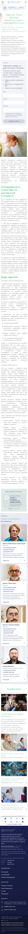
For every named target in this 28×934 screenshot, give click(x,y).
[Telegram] (5, 818)
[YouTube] (22, 821)
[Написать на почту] (22, 818)
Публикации (11, 27)
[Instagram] (17, 821)
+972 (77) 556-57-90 (10, 909)
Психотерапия (5, 874)
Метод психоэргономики (7, 846)
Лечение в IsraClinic (7, 885)
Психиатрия (19, 27)
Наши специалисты (6, 888)
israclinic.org (10, 864)
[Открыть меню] (3, 2)
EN (5, 920)
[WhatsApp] (17, 818)
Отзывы (3, 891)
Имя (4, 91)
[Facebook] (11, 821)
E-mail (5, 98)
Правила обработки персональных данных (12, 924)
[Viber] (11, 818)
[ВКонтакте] (5, 821)
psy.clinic (9, 862)
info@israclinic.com (9, 906)
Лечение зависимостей (8, 877)
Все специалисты (6, 521)
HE (7, 920)
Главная (3, 27)
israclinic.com (10, 860)
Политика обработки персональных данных (12, 922)
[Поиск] (25, 2)
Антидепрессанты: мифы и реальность (12, 715)
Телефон (5, 106)
